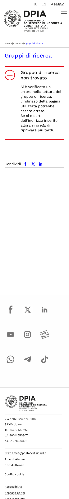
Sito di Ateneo (14, 465)
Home (7, 43)
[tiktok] (44, 363)
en (44, 4)
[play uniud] (44, 338)
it (35, 4)
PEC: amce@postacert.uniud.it (25, 453)
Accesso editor (15, 493)
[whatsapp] (10, 363)
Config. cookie (14, 474)
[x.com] (28, 313)
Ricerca (18, 43)
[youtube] (10, 338)
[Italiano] (33, 20)
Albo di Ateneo (15, 459)
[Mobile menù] (64, 12)
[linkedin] (44, 313)
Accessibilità (13, 486)
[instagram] (28, 338)
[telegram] (28, 363)
